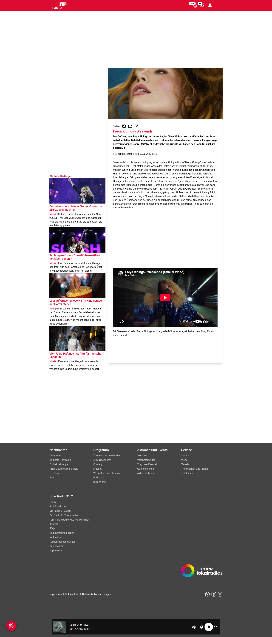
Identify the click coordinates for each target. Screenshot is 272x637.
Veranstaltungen (146, 459)
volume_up (194, 627)
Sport (52, 477)
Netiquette (55, 537)
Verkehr (185, 464)
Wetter (184, 459)
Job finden (187, 473)
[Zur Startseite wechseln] (59, 5)
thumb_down (202, 627)
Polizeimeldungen (59, 464)
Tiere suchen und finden (194, 468)
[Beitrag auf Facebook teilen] (124, 126)
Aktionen (142, 455)
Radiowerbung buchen (61, 532)
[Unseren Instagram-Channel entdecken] (220, 594)
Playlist (97, 468)
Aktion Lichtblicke (147, 473)
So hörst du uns (58, 506)
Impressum (55, 550)
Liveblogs (54, 473)
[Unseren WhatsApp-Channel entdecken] (207, 594)
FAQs (52, 528)
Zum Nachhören (102, 459)
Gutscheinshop (145, 468)
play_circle (209, 627)
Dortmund (55, 455)
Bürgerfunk (99, 481)
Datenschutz (56, 546)
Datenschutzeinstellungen (96, 594)
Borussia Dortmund (60, 459)
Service (185, 455)
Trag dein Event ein (147, 464)
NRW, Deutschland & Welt (63, 468)
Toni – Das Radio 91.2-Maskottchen (69, 519)
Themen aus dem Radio (106, 455)
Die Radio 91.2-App (60, 510)
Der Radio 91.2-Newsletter (63, 515)
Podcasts (98, 477)
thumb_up (216, 627)
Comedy (97, 464)
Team (52, 502)
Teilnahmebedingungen (62, 541)
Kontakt (53, 524)
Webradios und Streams (106, 473)
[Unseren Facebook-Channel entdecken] (213, 594)
